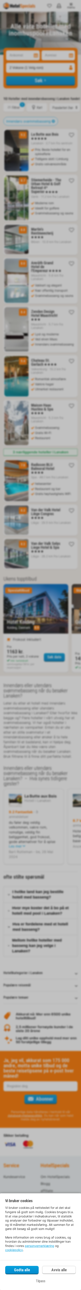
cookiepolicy (14, 1250)
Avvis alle (59, 1270)
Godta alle (22, 1270)
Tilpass (40, 1281)
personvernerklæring (39, 1246)
